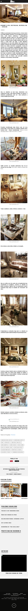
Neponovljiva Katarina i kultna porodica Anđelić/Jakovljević (14, 469)
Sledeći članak (14, 472)
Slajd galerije (15, 595)
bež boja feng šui (16, 442)
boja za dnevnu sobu (6, 447)
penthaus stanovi (16, 449)
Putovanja (15, 593)
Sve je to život (17, 594)
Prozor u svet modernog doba (10, 510)
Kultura (8, 593)
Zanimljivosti (7, 594)
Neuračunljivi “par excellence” (10, 526)
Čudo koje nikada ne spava (9, 514)
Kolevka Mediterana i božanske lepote (12, 518)
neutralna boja (18, 447)
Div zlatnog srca (6, 522)
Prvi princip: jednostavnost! (14, 474)
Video (24, 594)
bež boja (7, 442)
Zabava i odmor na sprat (6, 498)
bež (2, 442)
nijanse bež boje (5, 449)
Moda (21, 593)
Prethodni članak (14, 467)
